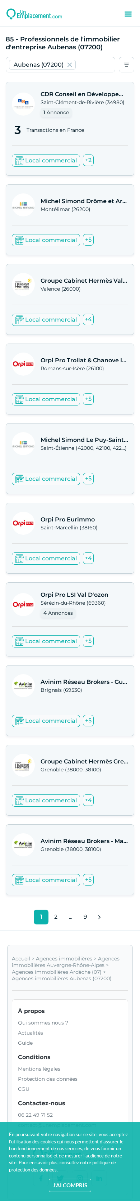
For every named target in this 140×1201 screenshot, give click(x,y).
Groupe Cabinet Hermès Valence (89, 280)
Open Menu (128, 14)
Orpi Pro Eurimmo (68, 519)
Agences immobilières (64, 958)
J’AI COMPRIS (70, 1185)
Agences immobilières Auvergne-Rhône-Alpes (66, 961)
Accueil (21, 958)
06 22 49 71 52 (35, 1115)
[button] (42, 65)
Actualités (30, 1033)
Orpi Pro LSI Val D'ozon (74, 594)
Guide (25, 1043)
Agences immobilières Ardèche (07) (57, 972)
